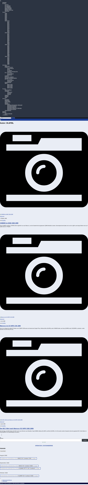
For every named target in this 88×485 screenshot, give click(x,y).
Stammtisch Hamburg (11, 106)
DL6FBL (4, 220)
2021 (6, 18)
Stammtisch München (11, 107)
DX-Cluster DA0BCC (9, 77)
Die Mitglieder (8, 6)
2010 (8, 21)
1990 (8, 45)
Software (7, 95)
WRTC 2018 (10, 85)
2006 (8, 40)
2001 (8, 34)
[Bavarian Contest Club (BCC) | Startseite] (7, 120)
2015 (8, 27)
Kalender (4, 112)
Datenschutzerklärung (7, 480)
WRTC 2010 (10, 87)
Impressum (4, 481)
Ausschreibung (10, 68)
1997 (8, 53)
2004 (8, 38)
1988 (8, 62)
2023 (6, 16)
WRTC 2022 (10, 84)
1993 (8, 48)
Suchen (1, 438)
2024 (6, 15)
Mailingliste (7, 100)
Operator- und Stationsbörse (11, 78)
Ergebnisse (9, 74)
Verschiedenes (8, 110)
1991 (8, 46)
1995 (8, 51)
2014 (8, 26)
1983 (8, 57)
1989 (8, 64)
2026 (6, 13)
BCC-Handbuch (8, 89)
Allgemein (2, 216)
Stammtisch (7, 103)
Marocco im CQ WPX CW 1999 (10, 326)
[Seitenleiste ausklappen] (0, 437)
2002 (8, 36)
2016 (8, 28)
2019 (8, 31)
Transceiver (9, 92)
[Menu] (0, 478)
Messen (6, 102)
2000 (8, 33)
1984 (8, 58)
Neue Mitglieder (8, 7)
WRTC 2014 (10, 86)
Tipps (6, 97)
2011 (8, 23)
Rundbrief (7, 99)
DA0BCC (7, 75)
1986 (8, 60)
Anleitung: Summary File (12, 71)
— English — (5, 114)
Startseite (4, 2)
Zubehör (9, 94)
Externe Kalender (8, 113)
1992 (8, 47)
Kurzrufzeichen (8, 82)
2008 (8, 42)
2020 (6, 19)
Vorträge (6, 96)
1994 (8, 50)
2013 (8, 25)
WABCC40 (7, 66)
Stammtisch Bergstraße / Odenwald (14, 105)
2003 (8, 37)
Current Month (2, 451)
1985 (8, 59)
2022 (6, 17)
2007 (8, 41)
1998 (8, 54)
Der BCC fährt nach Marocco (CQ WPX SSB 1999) (17, 428)
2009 (8, 43)
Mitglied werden (8, 9)
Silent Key (7, 11)
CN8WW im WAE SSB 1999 (9, 223)
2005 (8, 39)
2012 (8, 24)
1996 (8, 52)
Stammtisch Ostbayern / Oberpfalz (14, 108)
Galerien (4, 111)
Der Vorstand (7, 5)
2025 (6, 14)
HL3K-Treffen (7, 101)
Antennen (9, 93)
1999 (8, 55)
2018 (8, 30)
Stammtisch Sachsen (11, 109)
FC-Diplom (9, 70)
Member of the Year (9, 10)
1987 (8, 61)
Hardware (7, 91)
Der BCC (7, 4)
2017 (8, 29)
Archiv (8, 69)
